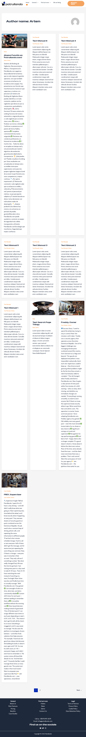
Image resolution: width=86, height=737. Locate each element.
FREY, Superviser (12, 495)
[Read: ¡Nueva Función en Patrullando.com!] (14, 41)
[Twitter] (43, 728)
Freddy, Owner (68, 322)
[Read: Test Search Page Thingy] (43, 308)
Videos (43, 704)
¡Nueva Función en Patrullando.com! (13, 56)
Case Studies (64, 319)
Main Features (13, 706)
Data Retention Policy (73, 711)
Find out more (45, 2)
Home (27, 2)
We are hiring (57, 2)
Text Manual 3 (40, 245)
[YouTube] (40, 728)
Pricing (13, 709)
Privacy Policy (73, 706)
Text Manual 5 (11, 245)
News (5, 51)
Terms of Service (73, 704)
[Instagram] (45, 728)
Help (34, 319)
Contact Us (43, 711)
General (34, 2)
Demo (43, 709)
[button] (76, 3)
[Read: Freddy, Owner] (71, 308)
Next (79, 690)
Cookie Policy (73, 709)
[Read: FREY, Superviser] (14, 480)
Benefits (13, 711)
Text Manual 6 (40, 41)
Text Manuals (36, 37)
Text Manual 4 (68, 41)
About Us (13, 704)
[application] (37, 2)
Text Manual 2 (68, 245)
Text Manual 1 (11, 308)
